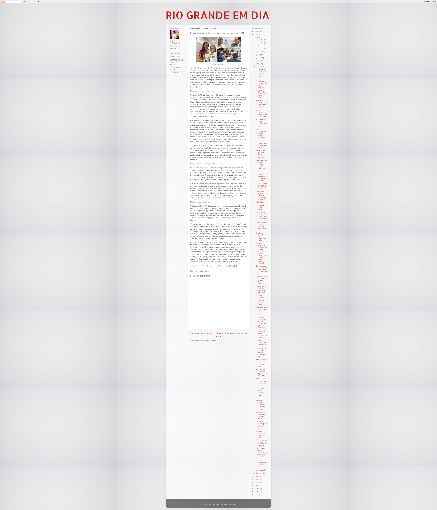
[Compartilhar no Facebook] (234, 266)
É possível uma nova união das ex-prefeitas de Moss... (261, 311)
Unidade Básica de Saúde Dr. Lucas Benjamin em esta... (261, 280)
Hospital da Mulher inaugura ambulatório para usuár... (261, 195)
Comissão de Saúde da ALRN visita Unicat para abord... (261, 93)
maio (258, 61)
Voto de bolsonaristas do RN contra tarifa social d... (261, 381)
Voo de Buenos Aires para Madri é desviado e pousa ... (261, 362)
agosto (259, 52)
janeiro (259, 473)
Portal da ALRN (175, 67)
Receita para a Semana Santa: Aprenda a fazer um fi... (261, 154)
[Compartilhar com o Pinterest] (237, 266)
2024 (257, 37)
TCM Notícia (174, 73)
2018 (257, 492)
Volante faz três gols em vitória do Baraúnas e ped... (261, 226)
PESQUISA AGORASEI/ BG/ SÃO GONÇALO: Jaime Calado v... (261, 322)
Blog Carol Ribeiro (176, 59)
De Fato (172, 64)
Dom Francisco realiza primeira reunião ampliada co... (261, 393)
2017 (257, 495)
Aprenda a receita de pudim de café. (260, 434)
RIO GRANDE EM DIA (218, 15)
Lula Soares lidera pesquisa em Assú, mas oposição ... (261, 452)
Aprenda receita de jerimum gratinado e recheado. (261, 343)
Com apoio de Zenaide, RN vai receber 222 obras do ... (261, 269)
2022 (257, 480)
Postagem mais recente (201, 333)
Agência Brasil (175, 56)
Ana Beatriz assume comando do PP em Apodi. (261, 113)
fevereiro (259, 470)
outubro (259, 46)
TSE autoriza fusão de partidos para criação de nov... (261, 123)
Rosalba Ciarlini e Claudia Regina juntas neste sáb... (261, 352)
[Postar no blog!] (230, 266)
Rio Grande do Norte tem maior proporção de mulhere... (261, 333)
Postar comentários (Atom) (206, 340)
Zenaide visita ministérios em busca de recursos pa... (261, 462)
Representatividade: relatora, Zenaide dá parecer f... (261, 186)
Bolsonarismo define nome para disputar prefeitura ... (261, 144)
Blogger (233, 504)
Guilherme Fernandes (176, 42)
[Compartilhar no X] (232, 266)
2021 (257, 483)
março (258, 67)
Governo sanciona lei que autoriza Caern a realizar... (261, 83)
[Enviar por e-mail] (228, 266)
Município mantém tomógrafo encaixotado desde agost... (261, 405)
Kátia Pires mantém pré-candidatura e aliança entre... (261, 104)
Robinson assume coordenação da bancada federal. (261, 176)
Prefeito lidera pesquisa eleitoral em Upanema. (261, 289)
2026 (257, 31)
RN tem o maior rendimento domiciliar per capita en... (261, 443)
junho (258, 58)
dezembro (260, 40)
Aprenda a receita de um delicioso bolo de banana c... (261, 247)
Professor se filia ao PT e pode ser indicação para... (261, 73)
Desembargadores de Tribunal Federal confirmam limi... (261, 165)
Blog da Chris (174, 62)
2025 (257, 34)
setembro (260, 49)
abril (258, 64)
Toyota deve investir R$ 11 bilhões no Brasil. (261, 415)
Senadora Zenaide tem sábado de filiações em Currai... (261, 236)
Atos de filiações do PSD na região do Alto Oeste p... (261, 134)
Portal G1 (173, 70)
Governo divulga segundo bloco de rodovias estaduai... (260, 299)
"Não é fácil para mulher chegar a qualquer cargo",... (261, 205)
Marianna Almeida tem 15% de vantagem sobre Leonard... (261, 258)
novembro (260, 43)
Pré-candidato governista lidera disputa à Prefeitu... (261, 372)
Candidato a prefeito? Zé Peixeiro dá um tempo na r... (261, 216)
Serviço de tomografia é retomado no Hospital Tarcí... (261, 425)
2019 (257, 489)
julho (258, 55)
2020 (257, 486)
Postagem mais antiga (236, 333)
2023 (257, 477)
